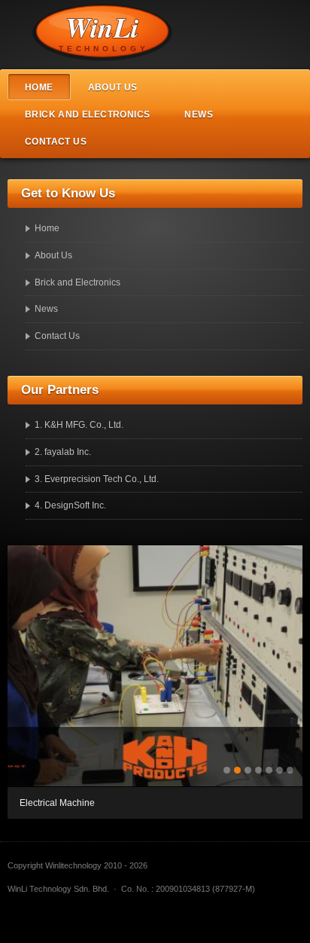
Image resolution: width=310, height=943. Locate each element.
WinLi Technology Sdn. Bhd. (113, 34)
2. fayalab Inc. (63, 452)
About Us (113, 87)
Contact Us (56, 141)
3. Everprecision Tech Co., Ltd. (97, 479)
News (198, 114)
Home (39, 87)
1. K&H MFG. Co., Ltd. (79, 425)
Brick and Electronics (87, 114)
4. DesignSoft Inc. (70, 505)
